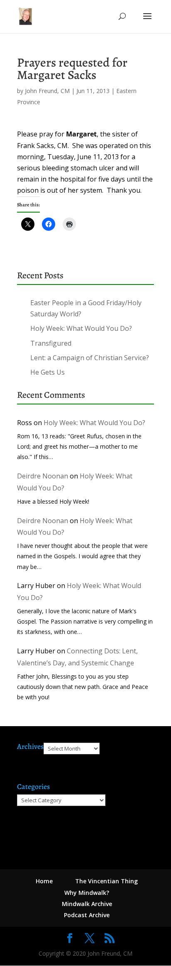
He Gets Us (47, 372)
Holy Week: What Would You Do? (81, 328)
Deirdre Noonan (42, 476)
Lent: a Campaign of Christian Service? (89, 357)
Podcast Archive (87, 915)
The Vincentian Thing (106, 881)
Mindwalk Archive (87, 904)
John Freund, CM (47, 91)
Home (44, 881)
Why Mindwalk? (86, 893)
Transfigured (50, 343)
